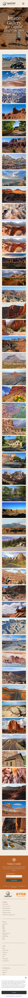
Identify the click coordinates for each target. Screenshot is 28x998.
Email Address (10, 873)
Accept (14, 992)
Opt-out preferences (10, 996)
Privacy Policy (18, 996)
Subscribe (14, 880)
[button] (26, 977)
